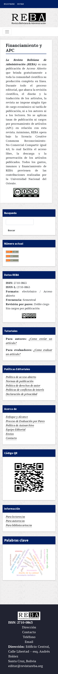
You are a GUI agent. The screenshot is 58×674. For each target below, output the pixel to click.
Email (29, 642)
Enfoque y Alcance (17, 417)
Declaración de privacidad (21, 394)
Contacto (11, 438)
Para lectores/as (15, 517)
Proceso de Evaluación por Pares (25, 421)
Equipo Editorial (15, 429)
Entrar (20, 4)
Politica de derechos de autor (23, 385)
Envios (10, 434)
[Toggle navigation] (7, 32)
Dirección (29, 627)
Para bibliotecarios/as (19, 525)
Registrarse (9, 4)
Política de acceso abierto (21, 377)
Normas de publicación (20, 381)
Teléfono (29, 637)
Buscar (11, 230)
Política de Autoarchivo (20, 425)
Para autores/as (15, 521)
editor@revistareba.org (25, 666)
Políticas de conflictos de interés (25, 390)
